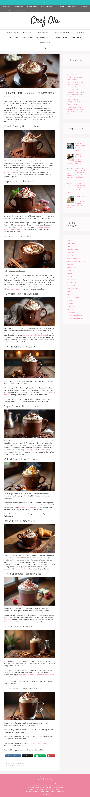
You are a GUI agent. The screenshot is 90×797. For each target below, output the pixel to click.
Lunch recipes (83, 6)
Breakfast (70, 252)
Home (27, 776)
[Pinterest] (44, 2)
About (41, 776)
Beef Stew (71, 246)
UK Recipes (61, 6)
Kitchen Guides (47, 10)
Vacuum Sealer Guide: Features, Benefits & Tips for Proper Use (76, 84)
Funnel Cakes (72, 279)
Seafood (70, 309)
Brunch (70, 255)
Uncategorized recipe (75, 318)
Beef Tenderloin (73, 249)
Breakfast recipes (7, 6)
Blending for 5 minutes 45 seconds (35, 335)
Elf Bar (69, 276)
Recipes (8, 762)
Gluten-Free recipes (20, 10)
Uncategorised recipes (75, 315)
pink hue (7, 619)
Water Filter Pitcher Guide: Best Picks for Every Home (74, 77)
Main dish (70, 294)
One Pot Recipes (34, 10)
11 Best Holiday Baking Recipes (14, 765)
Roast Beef (71, 306)
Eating (69, 273)
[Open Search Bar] (45, 48)
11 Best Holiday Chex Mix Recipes (15, 763)
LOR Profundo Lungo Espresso (37, 743)
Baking (69, 240)
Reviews (70, 303)
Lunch (69, 291)
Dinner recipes (72, 6)
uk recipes (71, 312)
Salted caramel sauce (26, 507)
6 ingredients (33, 450)
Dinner (69, 270)
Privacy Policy (34, 776)
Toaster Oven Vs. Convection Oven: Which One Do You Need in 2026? (45, 787)
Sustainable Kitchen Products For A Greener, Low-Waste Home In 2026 (45, 791)
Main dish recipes (6, 10)
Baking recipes (19, 6)
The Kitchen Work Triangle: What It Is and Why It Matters (76, 102)
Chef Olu (45, 20)
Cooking (70, 264)
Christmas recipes (32, 6)
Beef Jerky (71, 243)
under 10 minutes (22, 569)
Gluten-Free (71, 282)
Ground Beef (72, 285)
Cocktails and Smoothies (47, 6)
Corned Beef (71, 267)
